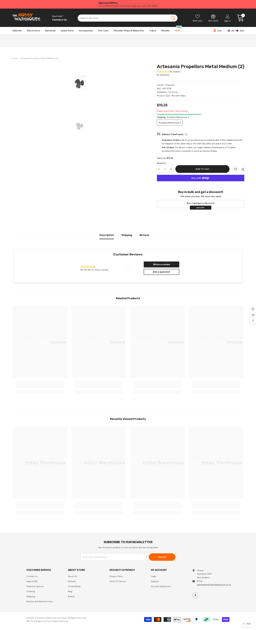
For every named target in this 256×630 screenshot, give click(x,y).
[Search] (127, 18)
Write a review (161, 264)
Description (106, 235)
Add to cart (202, 168)
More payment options (200, 183)
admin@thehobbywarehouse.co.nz (214, 584)
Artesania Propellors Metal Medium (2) (200, 66)
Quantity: (161, 163)
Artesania (170, 85)
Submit (162, 557)
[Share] (241, 169)
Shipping (126, 235)
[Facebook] (195, 595)
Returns (144, 235)
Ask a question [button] (161, 271)
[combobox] (123, 18)
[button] (163, 71)
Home (14, 58)
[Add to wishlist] (235, 169)
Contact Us (59, 19)
